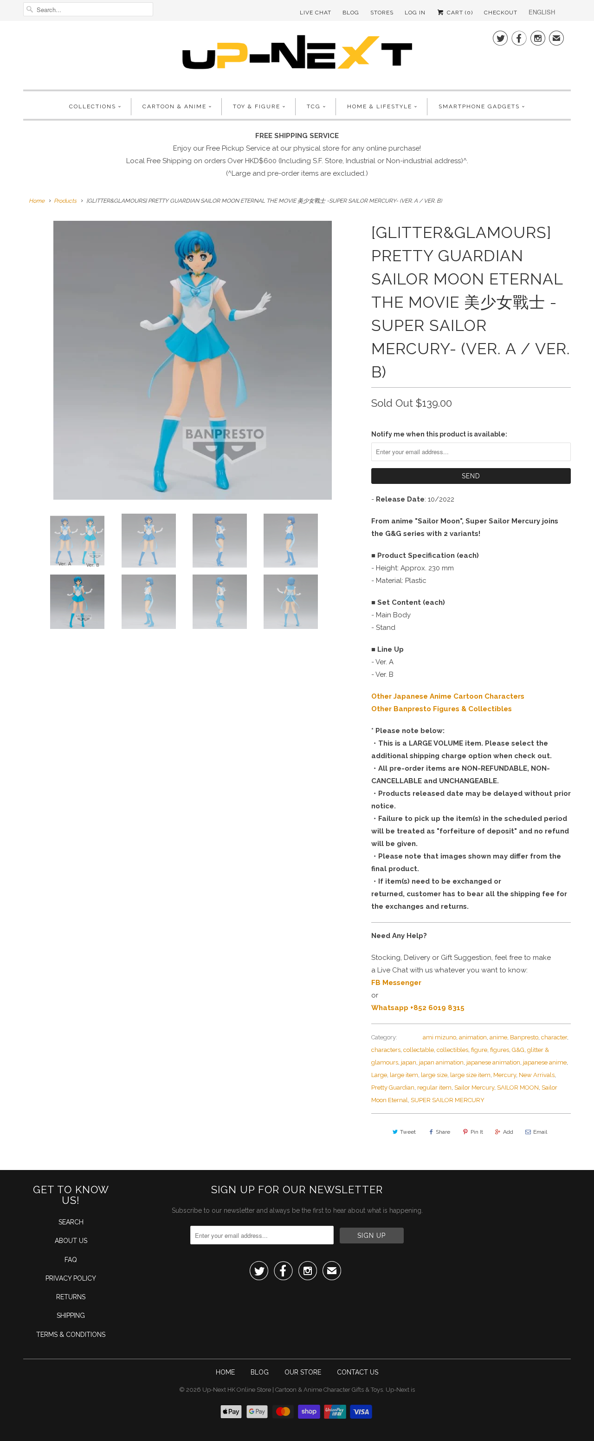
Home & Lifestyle (379, 106)
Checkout (500, 12)
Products (65, 201)
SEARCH (71, 1222)
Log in (415, 12)
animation (473, 1037)
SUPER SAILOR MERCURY (447, 1100)
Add (508, 1132)
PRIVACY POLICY (70, 1278)
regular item (434, 1087)
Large (379, 1074)
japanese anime (545, 1062)
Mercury (504, 1074)
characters (385, 1049)
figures (499, 1049)
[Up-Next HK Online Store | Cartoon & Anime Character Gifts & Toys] (297, 54)
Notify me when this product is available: (439, 434)
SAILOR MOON (518, 1087)
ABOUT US (71, 1240)
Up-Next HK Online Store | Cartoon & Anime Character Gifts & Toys (292, 1389)
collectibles (452, 1049)
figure (479, 1049)
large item (404, 1074)
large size (434, 1074)
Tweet (408, 1132)
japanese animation (493, 1062)
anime (498, 1037)
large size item (470, 1074)
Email (540, 1132)
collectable (418, 1049)
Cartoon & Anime (174, 106)
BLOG (260, 1372)
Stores (382, 12)
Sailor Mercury (474, 1087)
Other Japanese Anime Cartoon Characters (447, 696)
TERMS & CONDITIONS (70, 1334)
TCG (314, 106)
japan (408, 1062)
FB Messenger (396, 982)
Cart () (459, 12)
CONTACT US (357, 1372)
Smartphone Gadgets (479, 106)
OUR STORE (302, 1372)
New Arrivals (537, 1074)
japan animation (441, 1062)
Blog (350, 12)
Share (443, 1132)
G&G (518, 1049)
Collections (92, 106)
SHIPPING (71, 1315)
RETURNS (70, 1297)
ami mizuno (439, 1037)
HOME (225, 1372)
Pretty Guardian (392, 1087)
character (554, 1037)
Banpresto (524, 1037)
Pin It (477, 1132)
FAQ (71, 1259)
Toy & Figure (256, 106)
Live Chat (315, 12)
